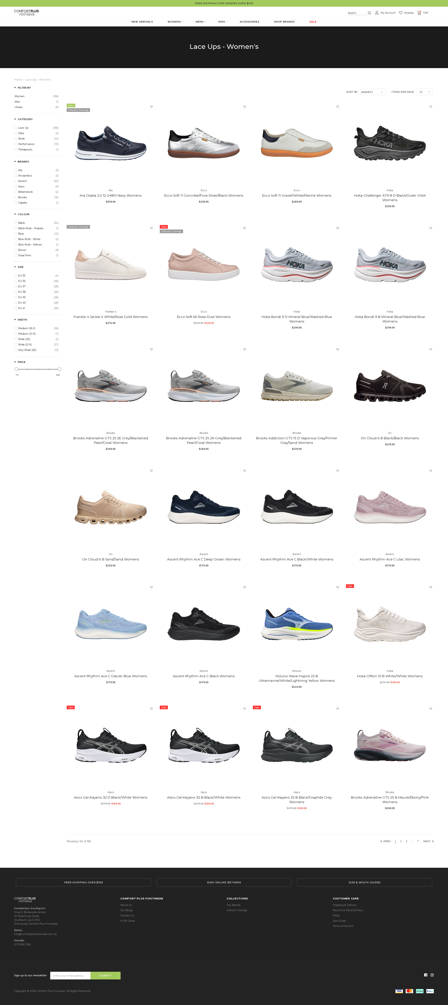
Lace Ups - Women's (38, 79)
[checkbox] (36, 96)
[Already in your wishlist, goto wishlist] (151, 107)
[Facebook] (425, 975)
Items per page (402, 91)
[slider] (16, 369)
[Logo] (26, 13)
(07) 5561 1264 (22, 944)
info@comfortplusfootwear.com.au (35, 934)
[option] (83, 882)
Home (18, 79)
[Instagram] (431, 975)
